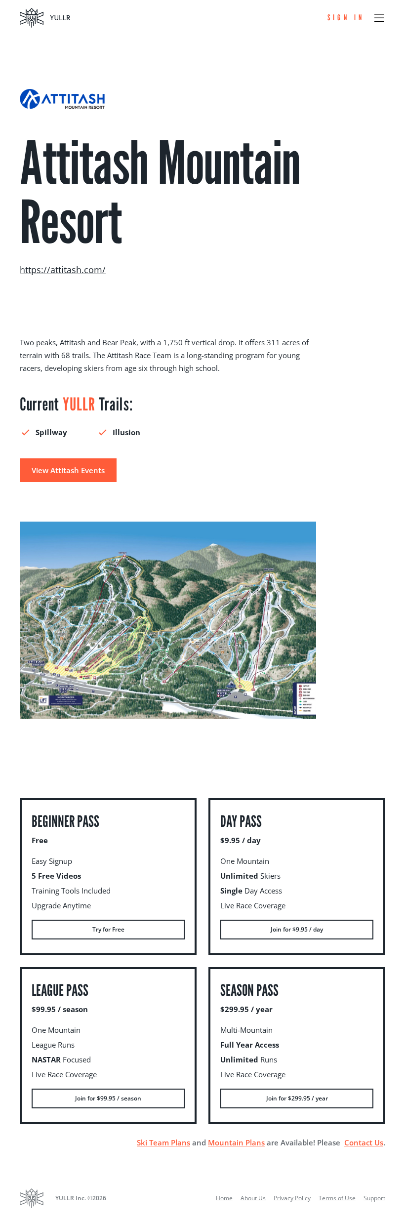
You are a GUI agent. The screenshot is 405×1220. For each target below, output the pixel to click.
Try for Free (108, 929)
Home (224, 1198)
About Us (253, 1198)
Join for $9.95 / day (297, 929)
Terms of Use (337, 1198)
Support (374, 1198)
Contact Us (363, 1142)
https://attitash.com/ (63, 270)
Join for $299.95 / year (297, 1098)
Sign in (346, 17)
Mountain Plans (236, 1142)
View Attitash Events (68, 470)
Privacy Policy (292, 1198)
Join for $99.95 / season (108, 1098)
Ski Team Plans (163, 1142)
